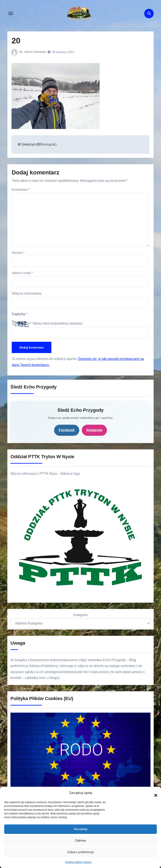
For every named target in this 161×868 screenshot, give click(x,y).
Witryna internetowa (26, 293)
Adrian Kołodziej (35, 51)
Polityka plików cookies (78, 862)
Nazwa (18, 252)
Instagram (94, 430)
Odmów (80, 840)
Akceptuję (80, 829)
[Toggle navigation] (10, 13)
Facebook (67, 430)
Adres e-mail (22, 273)
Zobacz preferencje (80, 852)
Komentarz (21, 189)
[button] (154, 793)
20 (16, 40)
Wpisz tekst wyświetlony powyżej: (58, 323)
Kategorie (80, 615)
